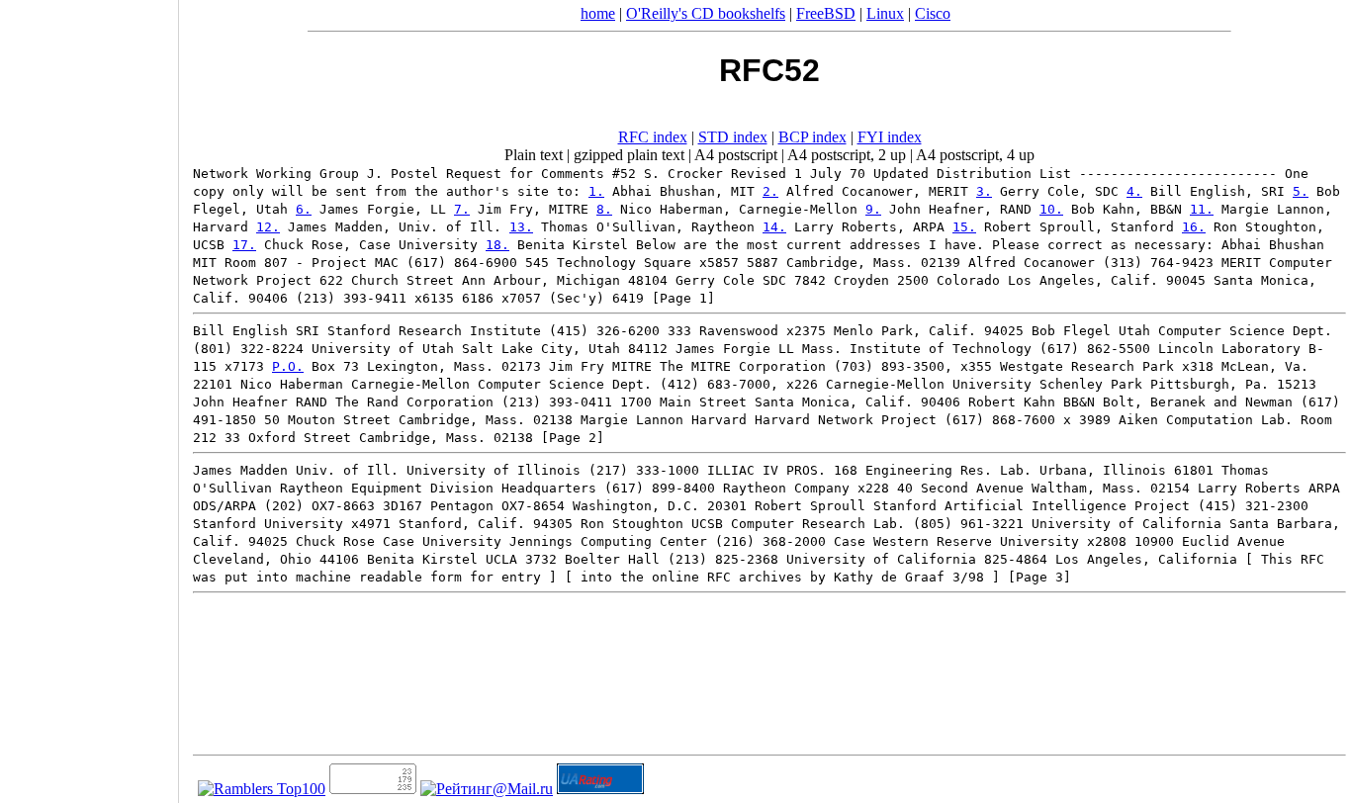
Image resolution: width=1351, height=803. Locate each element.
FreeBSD (826, 13)
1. (596, 191)
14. (774, 227)
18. (497, 244)
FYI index (889, 137)
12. (268, 227)
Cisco (932, 13)
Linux (885, 13)
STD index (732, 137)
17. (244, 244)
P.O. (288, 366)
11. (1202, 209)
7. (462, 209)
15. (964, 227)
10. (1051, 209)
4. (1134, 191)
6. (304, 209)
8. (604, 209)
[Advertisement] (89, 394)
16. (1194, 227)
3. (984, 191)
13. (521, 227)
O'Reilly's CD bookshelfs (705, 13)
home (598, 13)
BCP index (812, 137)
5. (1300, 191)
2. (770, 191)
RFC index (652, 137)
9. (873, 209)
